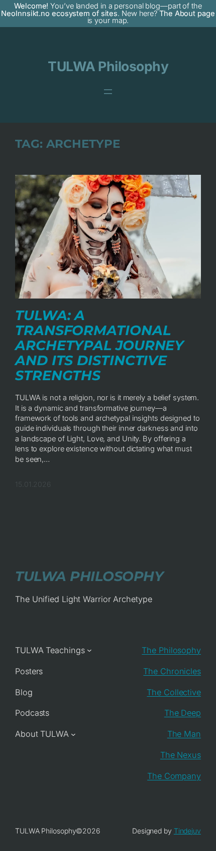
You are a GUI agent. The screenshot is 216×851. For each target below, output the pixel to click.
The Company (174, 776)
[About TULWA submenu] (73, 734)
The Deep (182, 713)
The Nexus (180, 755)
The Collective (174, 692)
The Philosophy (171, 650)
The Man (184, 734)
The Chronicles (172, 671)
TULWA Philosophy (108, 66)
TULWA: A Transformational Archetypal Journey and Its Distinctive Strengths (99, 345)
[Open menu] (108, 92)
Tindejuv (187, 830)
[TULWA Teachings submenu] (89, 650)
